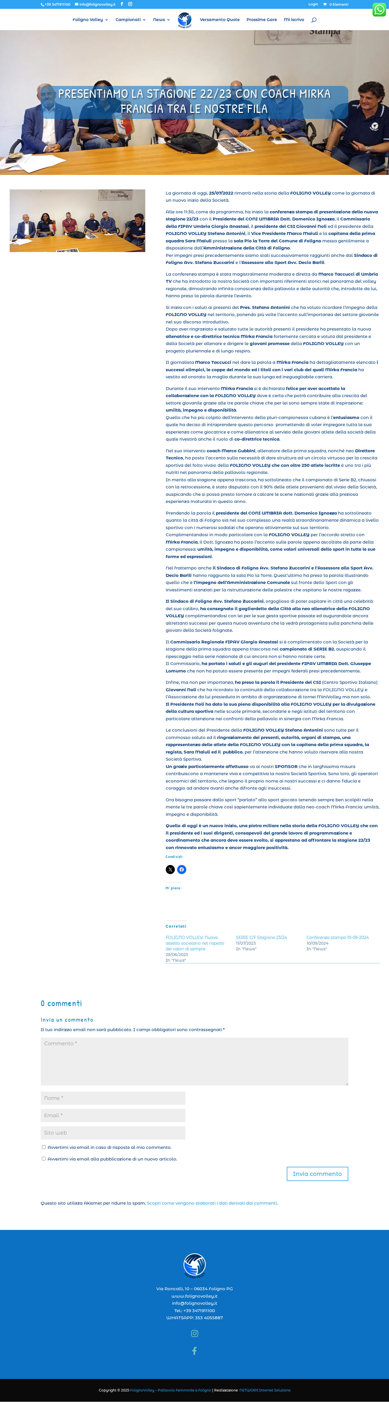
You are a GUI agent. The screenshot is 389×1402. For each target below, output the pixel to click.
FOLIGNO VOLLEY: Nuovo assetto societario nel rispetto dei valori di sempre (195, 943)
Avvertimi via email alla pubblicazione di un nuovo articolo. (112, 1159)
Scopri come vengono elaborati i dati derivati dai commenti (212, 1203)
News (159, 20)
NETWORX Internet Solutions (264, 1390)
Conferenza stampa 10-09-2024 (338, 937)
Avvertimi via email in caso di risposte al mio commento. (109, 1147)
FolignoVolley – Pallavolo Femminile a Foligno (170, 1390)
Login (313, 4)
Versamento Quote (220, 20)
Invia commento (317, 1173)
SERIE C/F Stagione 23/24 (261, 937)
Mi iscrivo (294, 20)
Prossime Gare (262, 20)
